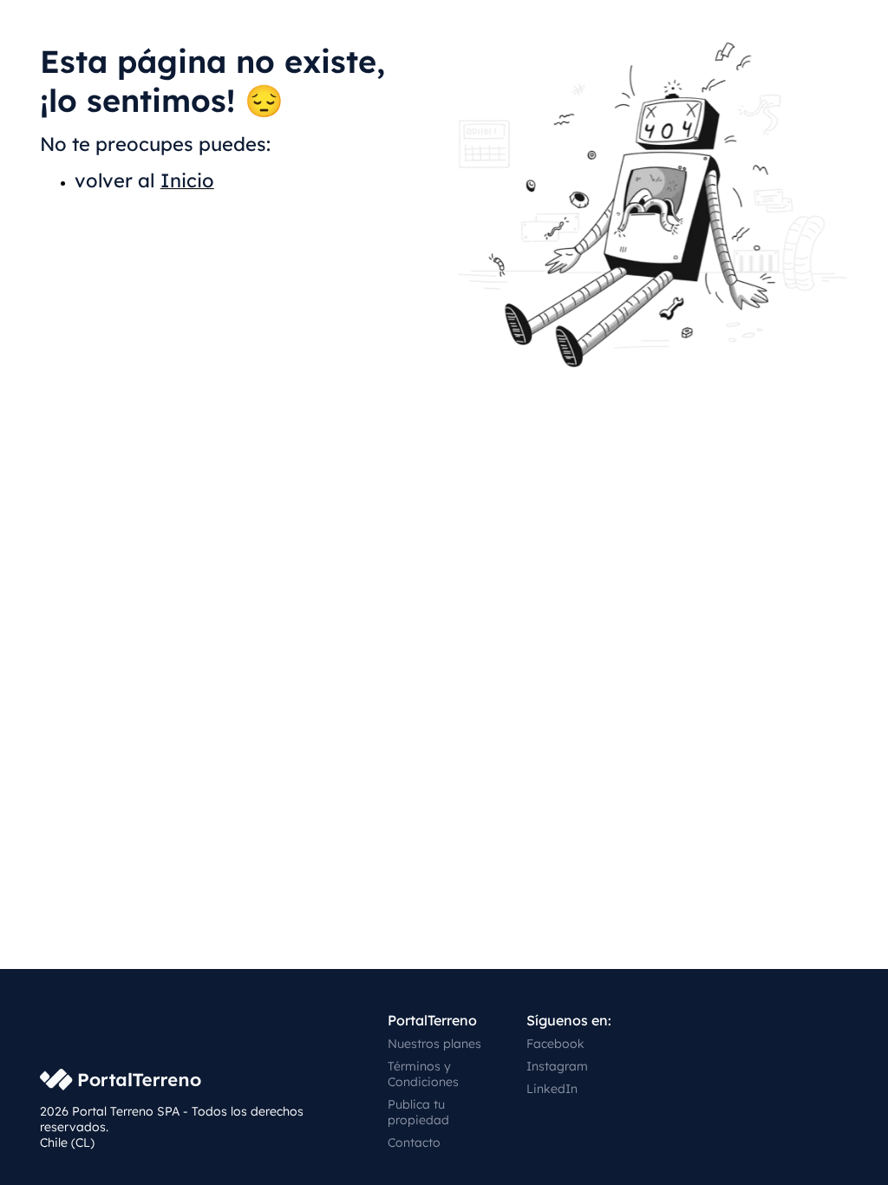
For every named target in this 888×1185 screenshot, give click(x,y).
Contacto (414, 1142)
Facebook (555, 1043)
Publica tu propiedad (418, 1112)
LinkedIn (552, 1089)
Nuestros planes (434, 1043)
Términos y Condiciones (423, 1074)
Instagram (557, 1066)
